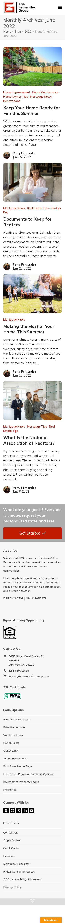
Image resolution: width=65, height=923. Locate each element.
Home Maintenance (45, 92)
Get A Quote (11, 848)
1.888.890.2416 (18, 670)
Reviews (8, 856)
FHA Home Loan (14, 727)
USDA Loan (10, 750)
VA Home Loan (13, 735)
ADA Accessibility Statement (22, 879)
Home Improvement (16, 92)
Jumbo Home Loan (15, 758)
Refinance (9, 789)
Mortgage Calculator (16, 863)
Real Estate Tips (38, 208)
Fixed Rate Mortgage (16, 719)
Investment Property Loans (21, 782)
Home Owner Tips (15, 96)
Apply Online (11, 840)
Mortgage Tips (37, 426)
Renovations (11, 101)
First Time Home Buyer (18, 766)
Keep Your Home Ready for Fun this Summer (31, 110)
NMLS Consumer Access (19, 871)
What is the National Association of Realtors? (28, 440)
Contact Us (10, 832)
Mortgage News (41, 96)
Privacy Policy (12, 887)
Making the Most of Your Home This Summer (28, 328)
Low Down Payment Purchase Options (28, 774)
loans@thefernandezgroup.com (28, 676)
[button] (60, 7)
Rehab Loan (11, 743)
